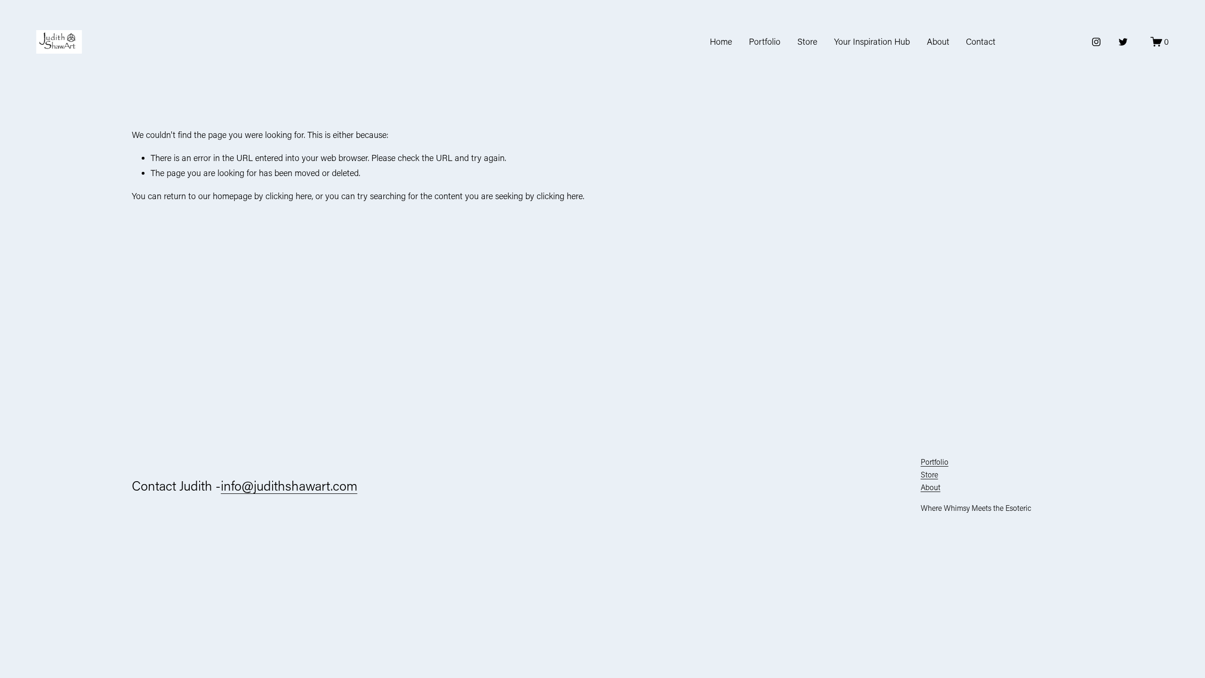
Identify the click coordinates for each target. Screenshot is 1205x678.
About (938, 41)
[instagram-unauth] (1096, 42)
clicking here (288, 196)
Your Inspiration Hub (872, 41)
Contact (981, 41)
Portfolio (764, 41)
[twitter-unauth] (1123, 42)
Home (721, 41)
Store (807, 41)
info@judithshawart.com (289, 485)
